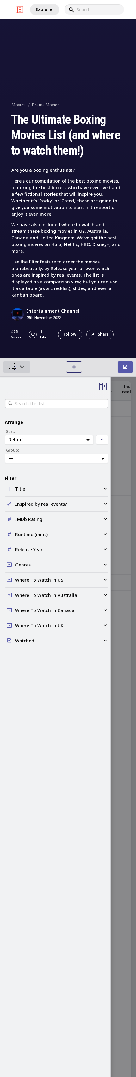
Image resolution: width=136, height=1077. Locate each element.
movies (19, 105)
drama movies (46, 105)
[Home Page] (20, 9)
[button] (33, 334)
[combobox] (94, 9)
